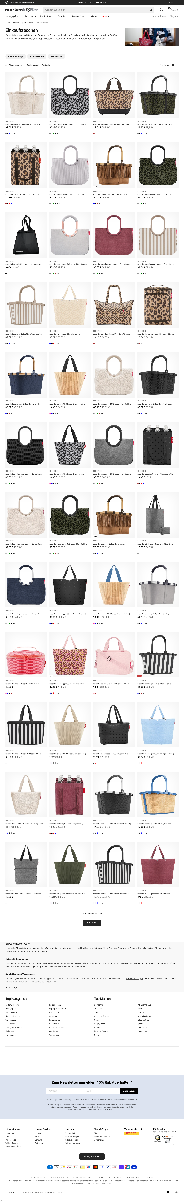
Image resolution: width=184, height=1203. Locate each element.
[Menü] (172, 1135)
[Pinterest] (176, 1192)
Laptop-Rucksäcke (57, 1008)
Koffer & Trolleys (12, 1005)
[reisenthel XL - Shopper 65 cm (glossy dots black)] (59, 344)
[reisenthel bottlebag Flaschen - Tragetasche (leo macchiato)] (26, 165)
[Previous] (5, 49)
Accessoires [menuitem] (78, 16)
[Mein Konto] (161, 10)
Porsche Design (101, 1031)
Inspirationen (159, 16)
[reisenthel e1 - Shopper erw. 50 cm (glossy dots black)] (114, 724)
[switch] (167, 1141)
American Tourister (102, 1016)
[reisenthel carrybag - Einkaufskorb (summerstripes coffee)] (26, 305)
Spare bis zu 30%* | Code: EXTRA (92, 2)
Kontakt (38, 1133)
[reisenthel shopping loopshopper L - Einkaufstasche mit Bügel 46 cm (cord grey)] (66, 135)
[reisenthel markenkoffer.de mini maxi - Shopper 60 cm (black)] (26, 235)
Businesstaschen (56, 1027)
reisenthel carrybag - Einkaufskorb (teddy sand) (22, 124)
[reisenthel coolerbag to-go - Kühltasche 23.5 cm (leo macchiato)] (103, 694)
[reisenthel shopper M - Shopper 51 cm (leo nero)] (70, 445)
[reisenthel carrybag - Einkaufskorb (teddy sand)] (26, 95)
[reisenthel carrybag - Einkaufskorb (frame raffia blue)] (22, 135)
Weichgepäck (11, 1020)
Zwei (140, 1008)
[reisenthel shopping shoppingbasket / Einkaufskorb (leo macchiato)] (114, 95)
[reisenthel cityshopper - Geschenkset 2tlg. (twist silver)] (158, 514)
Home (7, 22)
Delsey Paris (99, 1024)
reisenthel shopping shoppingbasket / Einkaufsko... (111, 124)
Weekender (54, 1035)
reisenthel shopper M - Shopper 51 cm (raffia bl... (67, 404)
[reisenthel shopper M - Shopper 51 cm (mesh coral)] (52, 414)
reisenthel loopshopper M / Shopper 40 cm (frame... (68, 264)
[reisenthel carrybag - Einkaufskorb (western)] (114, 514)
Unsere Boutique (72, 1136)
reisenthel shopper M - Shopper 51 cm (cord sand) (67, 754)
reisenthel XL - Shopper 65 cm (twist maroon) (153, 894)
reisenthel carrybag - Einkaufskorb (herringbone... (155, 614)
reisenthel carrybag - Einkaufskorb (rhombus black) (112, 824)
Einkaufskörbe (37, 56)
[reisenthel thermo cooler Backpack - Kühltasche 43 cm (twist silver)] (26, 864)
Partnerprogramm (72, 1143)
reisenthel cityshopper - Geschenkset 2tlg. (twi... (155, 544)
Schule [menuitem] (61, 16)
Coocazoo (142, 1031)
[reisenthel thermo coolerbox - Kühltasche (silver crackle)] (154, 344)
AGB (7, 1136)
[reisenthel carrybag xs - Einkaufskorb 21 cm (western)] (114, 165)
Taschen (15, 22)
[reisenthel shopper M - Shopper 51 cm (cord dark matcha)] (70, 864)
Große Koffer (10, 1024)
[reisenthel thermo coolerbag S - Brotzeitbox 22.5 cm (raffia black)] (22, 694)
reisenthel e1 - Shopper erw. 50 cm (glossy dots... (111, 754)
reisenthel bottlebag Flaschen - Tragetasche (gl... (155, 474)
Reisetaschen (55, 1005)
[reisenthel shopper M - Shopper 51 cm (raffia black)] (70, 375)
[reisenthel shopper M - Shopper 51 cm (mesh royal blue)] (66, 414)
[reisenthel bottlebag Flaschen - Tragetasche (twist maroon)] (22, 205)
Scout (140, 1024)
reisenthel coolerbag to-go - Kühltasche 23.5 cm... (111, 684)
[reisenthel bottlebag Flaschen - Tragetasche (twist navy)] (29, 205)
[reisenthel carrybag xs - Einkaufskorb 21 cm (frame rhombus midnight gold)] (96, 205)
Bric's (96, 1035)
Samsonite (98, 1005)
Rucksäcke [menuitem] (45, 16)
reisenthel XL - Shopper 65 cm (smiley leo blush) (67, 684)
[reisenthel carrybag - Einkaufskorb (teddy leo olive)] (158, 95)
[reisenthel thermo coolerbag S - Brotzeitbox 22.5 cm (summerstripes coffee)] (29, 694)
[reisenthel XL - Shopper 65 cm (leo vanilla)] (70, 305)
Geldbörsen (54, 1031)
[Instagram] (172, 1192)
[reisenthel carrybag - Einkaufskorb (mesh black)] (29, 135)
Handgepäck (11, 1008)
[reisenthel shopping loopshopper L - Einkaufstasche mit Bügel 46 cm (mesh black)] (26, 445)
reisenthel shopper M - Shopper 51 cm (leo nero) (66, 474)
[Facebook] (168, 1192)
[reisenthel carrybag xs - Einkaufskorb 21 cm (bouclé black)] (117, 205)
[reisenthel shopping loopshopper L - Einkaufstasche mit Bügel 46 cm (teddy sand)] (59, 135)
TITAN (97, 1012)
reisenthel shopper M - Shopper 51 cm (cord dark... (67, 894)
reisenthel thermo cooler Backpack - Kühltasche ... (23, 894)
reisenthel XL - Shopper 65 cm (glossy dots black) (67, 614)
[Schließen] (1, 1201)
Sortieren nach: (33, 65)
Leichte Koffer (11, 1012)
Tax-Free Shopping (102, 1136)
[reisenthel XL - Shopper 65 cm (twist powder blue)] (52, 344)
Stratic (97, 1027)
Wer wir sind (70, 1133)
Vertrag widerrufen (92, 1156)
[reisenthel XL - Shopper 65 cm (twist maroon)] (66, 344)
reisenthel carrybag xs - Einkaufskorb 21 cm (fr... (22, 404)
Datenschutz (10, 1140)
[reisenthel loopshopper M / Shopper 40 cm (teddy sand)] (66, 275)
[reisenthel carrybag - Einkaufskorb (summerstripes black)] (114, 864)
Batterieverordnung (13, 1146)
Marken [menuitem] (94, 16)
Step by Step (144, 1020)
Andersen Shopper (134, 978)
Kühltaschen (56, 56)
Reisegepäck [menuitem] (11, 16)
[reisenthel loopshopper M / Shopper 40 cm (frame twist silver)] (59, 275)
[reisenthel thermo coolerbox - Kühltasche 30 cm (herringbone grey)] (140, 344)
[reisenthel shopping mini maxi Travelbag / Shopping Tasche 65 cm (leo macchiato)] (114, 305)
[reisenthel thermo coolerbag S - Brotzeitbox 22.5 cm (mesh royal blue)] (15, 694)
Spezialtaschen (27, 22)
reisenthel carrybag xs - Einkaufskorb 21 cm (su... (155, 684)
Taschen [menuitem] (29, 16)
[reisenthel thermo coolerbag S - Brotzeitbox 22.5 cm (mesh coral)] (26, 654)
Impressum (10, 1133)
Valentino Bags (144, 1016)
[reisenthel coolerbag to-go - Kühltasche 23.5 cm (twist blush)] (114, 654)
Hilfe (37, 1136)
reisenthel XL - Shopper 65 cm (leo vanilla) (64, 334)
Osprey (97, 1020)
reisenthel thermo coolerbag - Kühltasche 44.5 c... (23, 754)
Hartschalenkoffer (13, 1016)
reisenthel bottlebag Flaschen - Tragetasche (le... (23, 194)
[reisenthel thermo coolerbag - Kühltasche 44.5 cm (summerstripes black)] (26, 724)
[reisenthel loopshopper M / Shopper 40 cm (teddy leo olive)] (74, 275)
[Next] (179, 49)
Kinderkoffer (54, 1020)
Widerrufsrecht (11, 1143)
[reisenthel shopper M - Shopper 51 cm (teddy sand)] (26, 794)
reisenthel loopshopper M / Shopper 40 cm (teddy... (112, 404)
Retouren (39, 1143)
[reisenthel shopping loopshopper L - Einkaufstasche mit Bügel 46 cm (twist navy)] (26, 585)
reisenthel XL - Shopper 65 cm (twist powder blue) (155, 754)
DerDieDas (142, 1027)
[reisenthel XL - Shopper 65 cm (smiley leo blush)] (70, 654)
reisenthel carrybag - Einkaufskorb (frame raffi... (154, 824)
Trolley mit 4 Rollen (13, 1027)
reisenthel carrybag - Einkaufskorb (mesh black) (154, 404)
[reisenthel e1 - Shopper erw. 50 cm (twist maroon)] (103, 764)
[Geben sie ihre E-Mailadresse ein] (129, 1091)
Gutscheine (99, 1140)
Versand (38, 1140)
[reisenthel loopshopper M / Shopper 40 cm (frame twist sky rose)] (70, 235)
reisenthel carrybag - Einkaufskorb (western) (109, 544)
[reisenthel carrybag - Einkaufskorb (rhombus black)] (15, 135)
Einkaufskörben (59, 966)
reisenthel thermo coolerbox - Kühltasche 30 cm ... (155, 334)
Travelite (98, 1008)
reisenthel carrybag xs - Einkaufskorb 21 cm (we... (111, 194)
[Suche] (150, 10)
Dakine (141, 1012)
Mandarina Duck (145, 1005)
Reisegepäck (11, 1035)
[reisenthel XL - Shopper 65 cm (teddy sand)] (74, 344)
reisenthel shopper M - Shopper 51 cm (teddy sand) (24, 824)
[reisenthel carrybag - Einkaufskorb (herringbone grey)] (8, 135)
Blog (96, 1133)
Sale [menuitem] (104, 16)
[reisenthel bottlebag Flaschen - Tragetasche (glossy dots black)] (15, 205)
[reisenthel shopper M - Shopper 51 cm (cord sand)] (70, 724)
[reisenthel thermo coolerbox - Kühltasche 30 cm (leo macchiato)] (158, 305)
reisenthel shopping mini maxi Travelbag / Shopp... (111, 334)
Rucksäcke (54, 1012)
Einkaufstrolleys (15, 56)
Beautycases (54, 1024)
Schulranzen (54, 1016)
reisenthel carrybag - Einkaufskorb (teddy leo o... (155, 124)
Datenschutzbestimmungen (78, 1109)
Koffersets (9, 1031)
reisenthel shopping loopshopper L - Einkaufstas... (67, 124)
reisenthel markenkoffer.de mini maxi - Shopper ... (23, 264)
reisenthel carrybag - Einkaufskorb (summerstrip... (23, 334)
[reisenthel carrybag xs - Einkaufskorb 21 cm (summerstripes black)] (103, 205)
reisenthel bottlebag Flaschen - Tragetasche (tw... (67, 824)
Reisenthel (9, 121)
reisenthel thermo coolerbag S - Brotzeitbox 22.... (23, 684)
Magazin (174, 16)
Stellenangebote (72, 1140)
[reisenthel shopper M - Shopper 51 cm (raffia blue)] (59, 414)
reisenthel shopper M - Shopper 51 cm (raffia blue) (111, 614)
